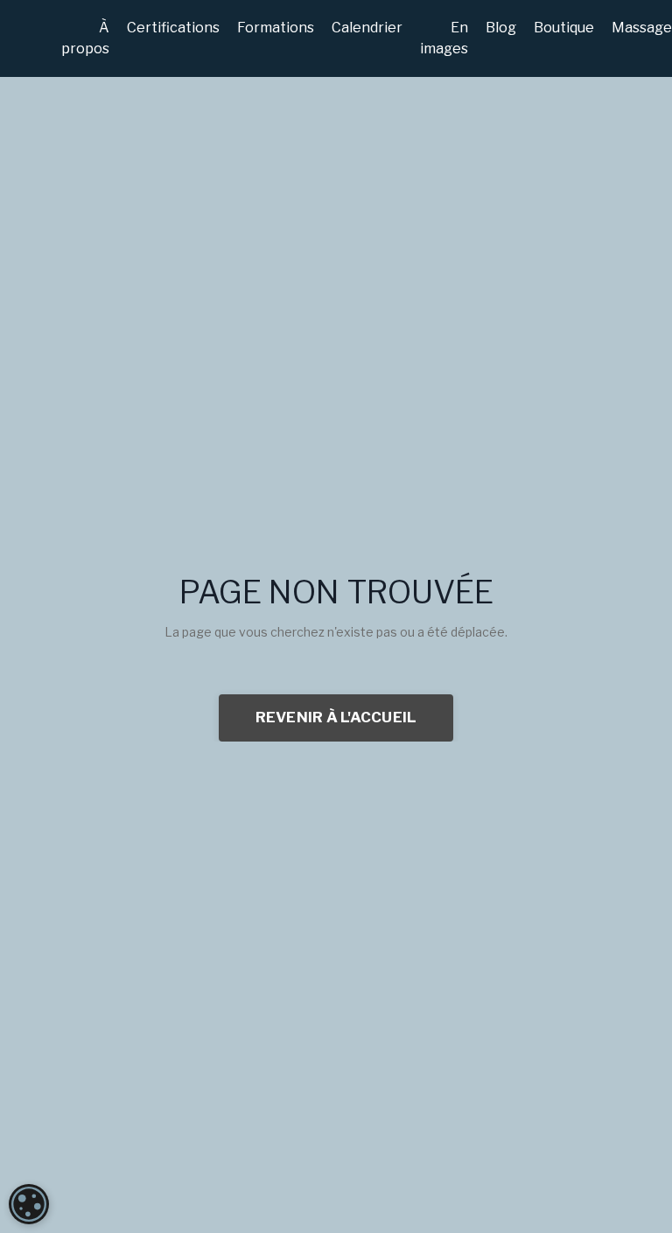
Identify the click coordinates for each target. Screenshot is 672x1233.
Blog (501, 27)
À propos (85, 38)
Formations (275, 27)
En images (444, 38)
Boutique (564, 27)
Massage (642, 27)
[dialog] (29, 1204)
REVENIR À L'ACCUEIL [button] (336, 717)
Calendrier (367, 27)
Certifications (173, 27)
